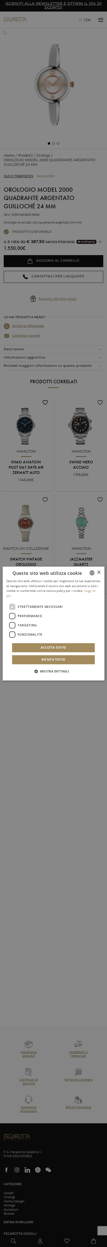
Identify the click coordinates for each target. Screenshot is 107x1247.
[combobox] (91, 572)
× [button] (99, 572)
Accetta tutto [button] (53, 647)
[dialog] (54, 624)
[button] (53, 671)
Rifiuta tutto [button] (53, 659)
